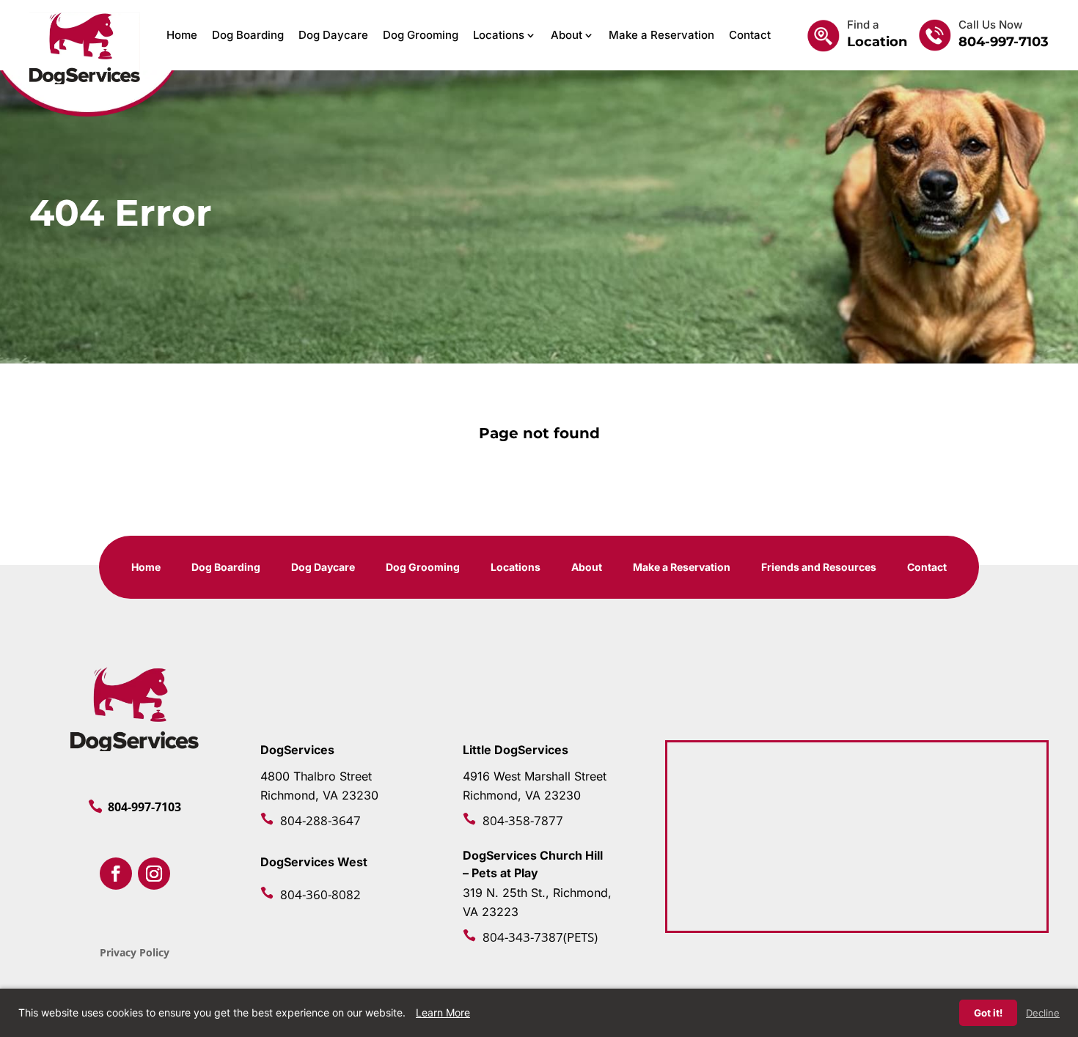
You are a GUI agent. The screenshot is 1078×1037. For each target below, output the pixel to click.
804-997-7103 (1003, 42)
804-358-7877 (523, 820)
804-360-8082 (320, 894)
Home (181, 35)
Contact (750, 35)
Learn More (443, 1012)
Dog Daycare (333, 35)
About (566, 35)
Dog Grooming (420, 35)
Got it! (988, 1013)
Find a (863, 25)
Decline (1043, 1013)
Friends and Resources (818, 567)
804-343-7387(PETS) (540, 937)
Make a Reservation (661, 35)
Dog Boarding (248, 35)
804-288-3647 (320, 820)
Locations (498, 35)
